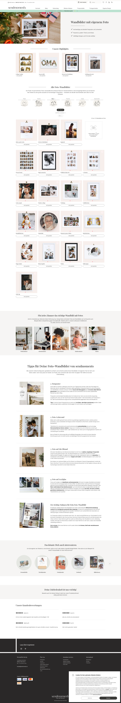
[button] (106, 2)
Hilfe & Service (12, 2)
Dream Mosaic (19, 172)
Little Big (18, 294)
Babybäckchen (86, 233)
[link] (26, 130)
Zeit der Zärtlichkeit (43, 142)
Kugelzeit (63, 142)
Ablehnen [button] (90, 698)
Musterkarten (65, 659)
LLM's (41, 670)
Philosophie (42, 659)
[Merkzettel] (103, 2)
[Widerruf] (112, 2)
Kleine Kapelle (41, 263)
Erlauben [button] (108, 698)
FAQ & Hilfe (65, 664)
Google (107, 689)
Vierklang (63, 203)
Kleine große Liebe (20, 142)
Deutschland (88, 659)
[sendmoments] (17, 7)
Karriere (41, 661)
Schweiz (87, 661)
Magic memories (42, 172)
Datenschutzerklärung (97, 694)
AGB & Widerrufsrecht (44, 664)
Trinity (62, 263)
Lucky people (19, 203)
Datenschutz (42, 667)
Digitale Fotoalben (66, 661)
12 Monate (85, 172)
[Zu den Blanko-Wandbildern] (93, 130)
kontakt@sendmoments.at (22, 666)
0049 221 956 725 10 (20, 2)
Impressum (42, 662)
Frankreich (88, 662)
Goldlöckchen (86, 203)
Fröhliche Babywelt (65, 172)
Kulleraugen (85, 263)
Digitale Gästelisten (67, 662)
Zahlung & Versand (44, 666)
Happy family (19, 263)
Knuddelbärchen (19, 233)
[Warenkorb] (109, 2)
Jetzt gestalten (26, 144)
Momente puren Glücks (66, 233)
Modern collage (41, 203)
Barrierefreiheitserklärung (45, 669)
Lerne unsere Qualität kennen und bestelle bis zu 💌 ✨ (60, 11)
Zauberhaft (40, 233)
